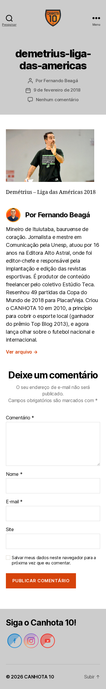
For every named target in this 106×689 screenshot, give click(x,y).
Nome (14, 474)
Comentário (20, 418)
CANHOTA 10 (39, 677)
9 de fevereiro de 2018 (57, 90)
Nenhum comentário (57, 99)
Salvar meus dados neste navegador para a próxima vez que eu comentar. (54, 560)
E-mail (14, 501)
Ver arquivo (22, 352)
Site (10, 529)
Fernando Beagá (61, 80)
